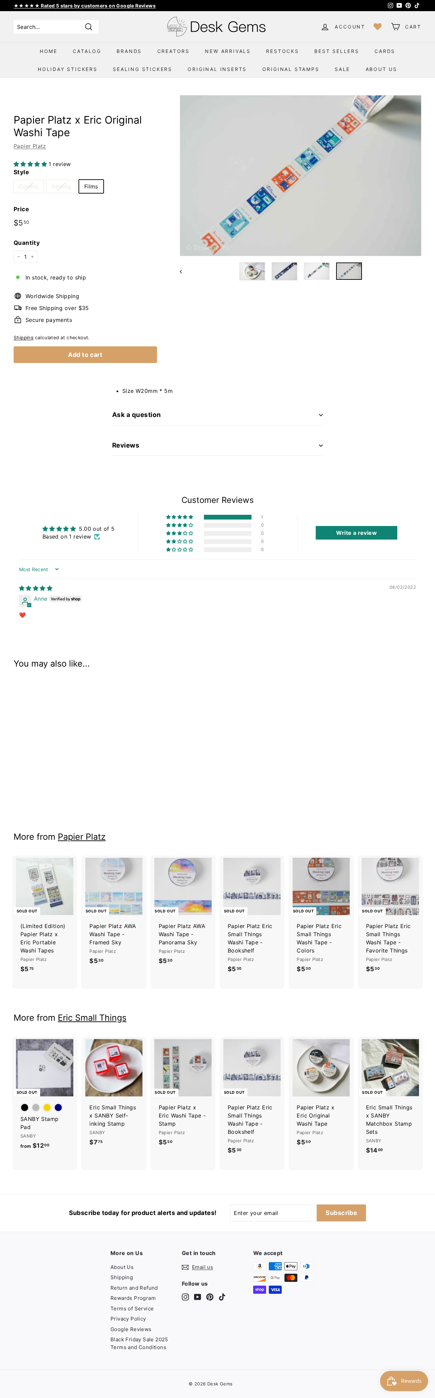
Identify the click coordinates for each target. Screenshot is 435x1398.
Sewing (61, 186)
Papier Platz (30, 146)
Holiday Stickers (68, 69)
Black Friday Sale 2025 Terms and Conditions (139, 1343)
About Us (381, 69)
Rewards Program (133, 1298)
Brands (129, 51)
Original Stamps (290, 69)
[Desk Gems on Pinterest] (209, 1297)
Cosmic (29, 186)
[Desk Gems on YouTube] (197, 1297)
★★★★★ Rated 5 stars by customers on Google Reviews (85, 5)
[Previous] (184, 271)
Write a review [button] (356, 532)
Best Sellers (336, 51)
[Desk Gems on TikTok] (222, 1297)
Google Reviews (131, 1329)
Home (48, 51)
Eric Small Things (92, 1018)
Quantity (27, 242)
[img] (35, 588)
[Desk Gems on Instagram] (185, 1297)
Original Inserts (217, 69)
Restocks (282, 51)
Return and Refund (134, 1288)
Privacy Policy (128, 1318)
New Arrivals (228, 51)
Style (21, 172)
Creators (173, 51)
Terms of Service (132, 1308)
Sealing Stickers (142, 69)
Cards (385, 51)
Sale (342, 69)
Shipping (23, 337)
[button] (31, 164)
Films (91, 186)
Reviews (125, 445)
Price (21, 209)
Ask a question (136, 415)
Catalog (87, 51)
